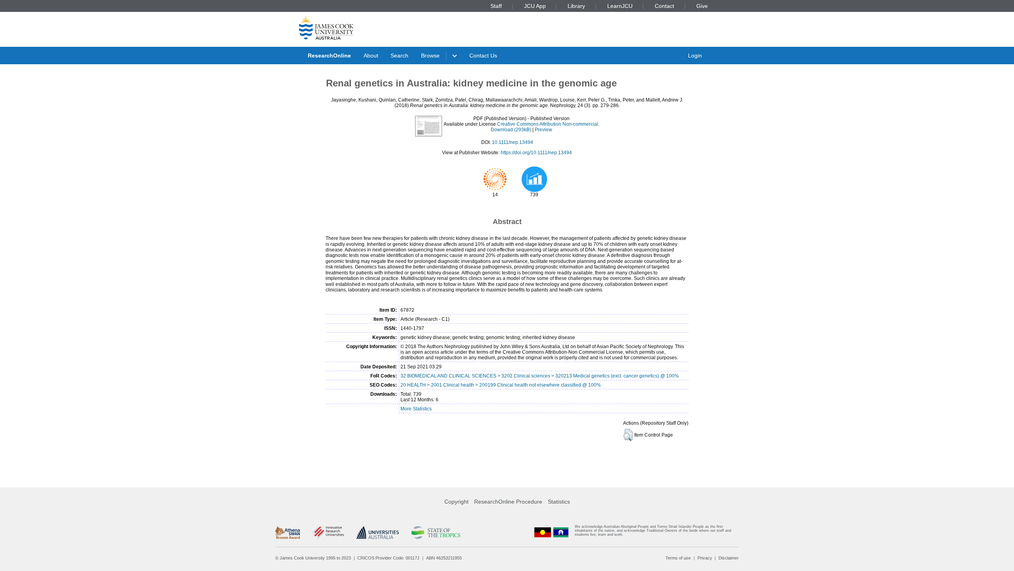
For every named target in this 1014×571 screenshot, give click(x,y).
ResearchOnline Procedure (508, 501)
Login (695, 55)
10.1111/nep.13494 (512, 142)
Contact (664, 6)
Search (399, 55)
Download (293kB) (511, 129)
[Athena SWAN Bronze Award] (287, 532)
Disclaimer (729, 558)
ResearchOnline (329, 55)
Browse (430, 55)
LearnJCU (620, 6)
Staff (496, 6)
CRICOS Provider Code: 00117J (388, 558)
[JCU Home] (326, 27)
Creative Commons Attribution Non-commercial (547, 124)
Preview (543, 129)
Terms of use (678, 558)
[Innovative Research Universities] (328, 532)
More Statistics (416, 409)
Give (702, 6)
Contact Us (483, 55)
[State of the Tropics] (436, 532)
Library (576, 6)
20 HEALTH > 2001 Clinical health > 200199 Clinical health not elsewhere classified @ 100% (500, 385)
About (371, 55)
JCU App (535, 6)
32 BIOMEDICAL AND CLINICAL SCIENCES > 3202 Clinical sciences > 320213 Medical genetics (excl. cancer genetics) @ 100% (539, 376)
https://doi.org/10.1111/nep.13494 (536, 152)
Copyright (456, 501)
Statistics (559, 501)
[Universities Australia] (377, 532)
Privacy (705, 558)
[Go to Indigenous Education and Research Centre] (542, 532)
